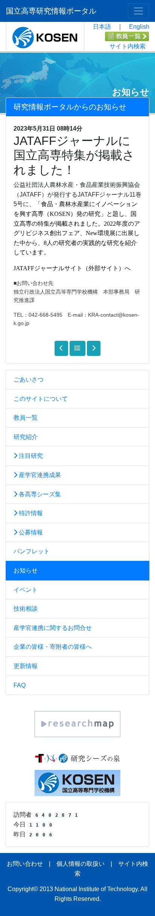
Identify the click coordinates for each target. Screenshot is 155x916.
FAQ (20, 685)
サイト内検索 (127, 46)
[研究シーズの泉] (77, 758)
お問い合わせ (25, 864)
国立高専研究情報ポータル (51, 11)
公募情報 (30, 532)
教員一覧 (26, 417)
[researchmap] (77, 723)
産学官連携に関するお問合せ (53, 628)
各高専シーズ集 (39, 494)
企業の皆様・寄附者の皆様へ (53, 647)
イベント (26, 590)
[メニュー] (138, 10)
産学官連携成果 (39, 475)
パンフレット (32, 551)
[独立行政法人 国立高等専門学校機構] (77, 782)
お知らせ (26, 570)
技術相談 (26, 608)
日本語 (102, 26)
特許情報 (30, 513)
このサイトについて (41, 399)
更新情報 (26, 666)
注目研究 (30, 456)
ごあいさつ (29, 379)
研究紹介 (26, 437)
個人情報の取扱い (80, 864)
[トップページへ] (45, 35)
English (139, 26)
